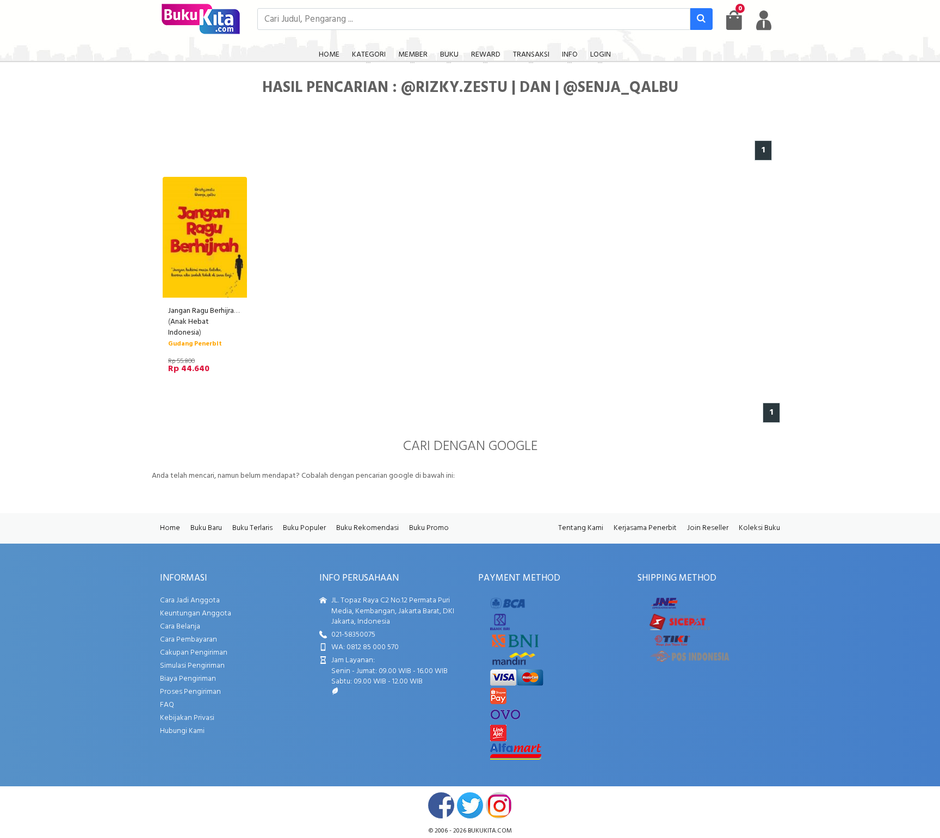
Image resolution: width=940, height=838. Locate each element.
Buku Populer (304, 528)
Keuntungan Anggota (195, 613)
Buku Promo (429, 528)
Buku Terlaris (252, 528)
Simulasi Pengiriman (192, 666)
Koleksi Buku (759, 528)
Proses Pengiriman (190, 692)
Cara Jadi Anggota (190, 600)
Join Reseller (707, 528)
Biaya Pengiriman (188, 679)
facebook (441, 805)
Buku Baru (206, 528)
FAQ (167, 705)
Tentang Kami (580, 528)
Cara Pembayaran (188, 639)
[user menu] (764, 20)
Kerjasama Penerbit (645, 528)
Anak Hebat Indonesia (188, 327)
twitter (470, 805)
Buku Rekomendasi (367, 528)
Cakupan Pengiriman (193, 652)
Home (170, 528)
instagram (498, 805)
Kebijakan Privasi (187, 718)
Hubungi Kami (182, 731)
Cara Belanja (180, 626)
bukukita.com (490, 831)
